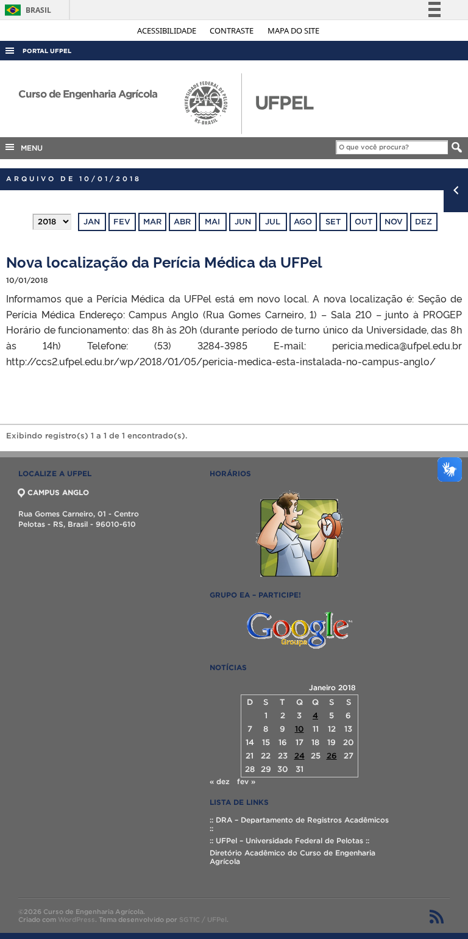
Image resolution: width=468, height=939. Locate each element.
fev (121, 221)
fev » (246, 781)
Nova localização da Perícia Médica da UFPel (164, 261)
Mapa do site (293, 30)
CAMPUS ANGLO (58, 492)
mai (212, 221)
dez (423, 221)
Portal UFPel (47, 51)
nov (394, 221)
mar (152, 221)
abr (182, 221)
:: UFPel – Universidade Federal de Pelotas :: (289, 840)
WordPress (76, 919)
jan (91, 221)
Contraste (232, 30)
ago (303, 221)
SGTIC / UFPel (203, 919)
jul (272, 221)
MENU (29, 148)
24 (299, 755)
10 (299, 729)
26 (332, 755)
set (333, 221)
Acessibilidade (167, 30)
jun (243, 221)
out (363, 221)
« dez (220, 781)
